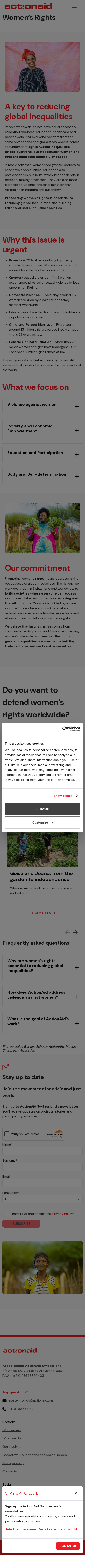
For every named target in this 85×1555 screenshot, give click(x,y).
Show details (62, 796)
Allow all (42, 809)
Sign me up (68, 1546)
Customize (40, 822)
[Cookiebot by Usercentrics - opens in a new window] (62, 729)
